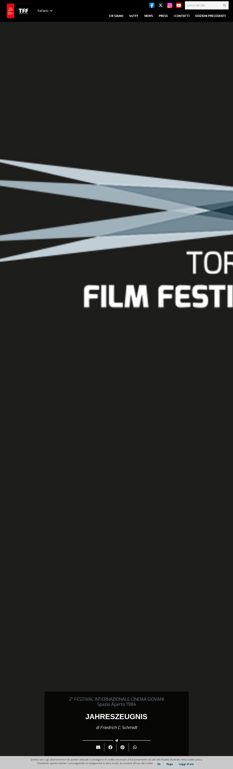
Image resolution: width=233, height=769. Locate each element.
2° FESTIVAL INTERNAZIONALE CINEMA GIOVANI (116, 699)
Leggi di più (186, 764)
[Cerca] (224, 5)
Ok (159, 764)
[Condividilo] (110, 747)
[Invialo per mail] (98, 747)
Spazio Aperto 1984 (116, 704)
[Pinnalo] (122, 747)
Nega (169, 764)
